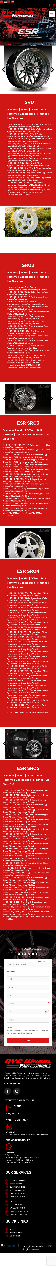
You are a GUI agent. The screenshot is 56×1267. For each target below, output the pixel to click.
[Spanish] (12, 1)
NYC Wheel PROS (39, 1246)
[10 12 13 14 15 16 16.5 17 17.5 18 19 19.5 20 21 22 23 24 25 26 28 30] (28, 995)
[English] (5, 1)
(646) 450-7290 (13, 1113)
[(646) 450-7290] (8, 1107)
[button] (52, 14)
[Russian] (9, 1)
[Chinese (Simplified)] (2, 1)
